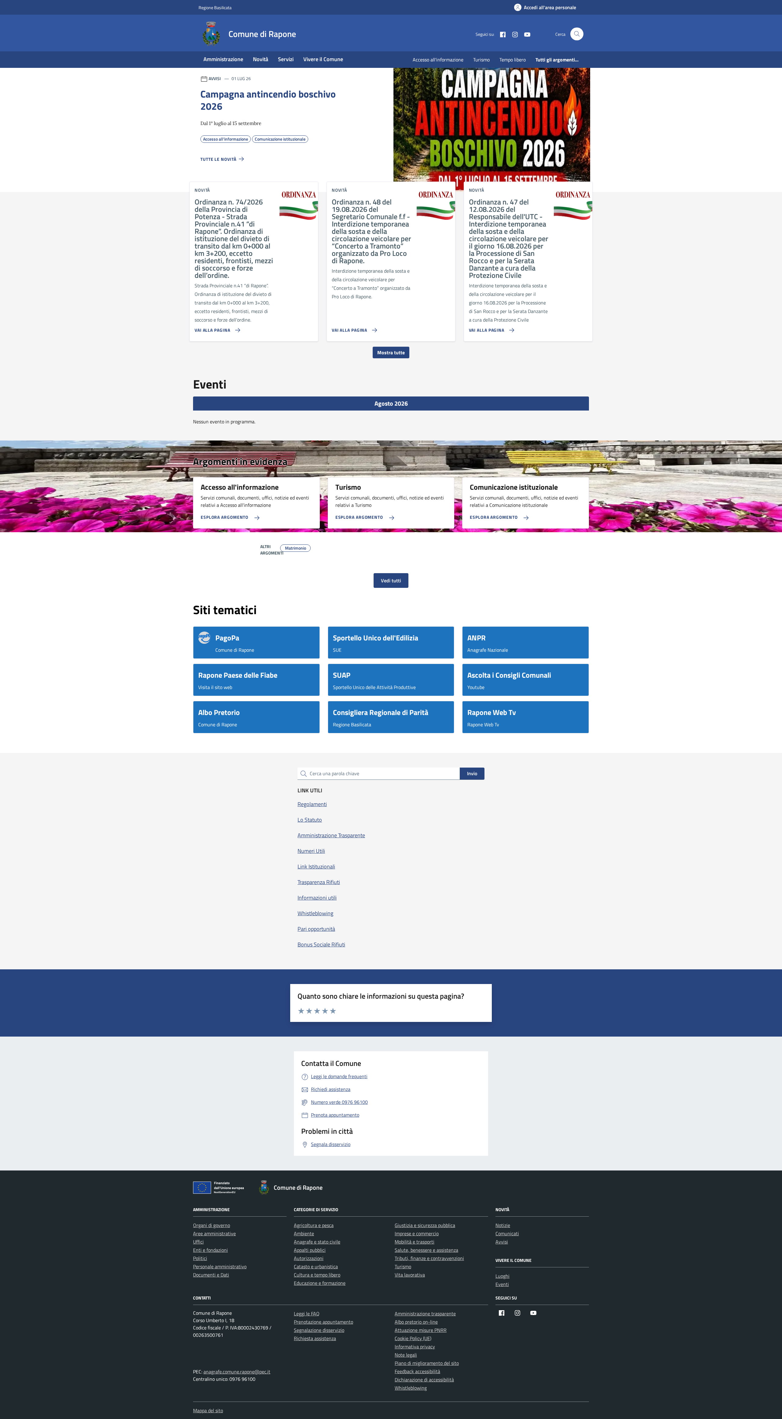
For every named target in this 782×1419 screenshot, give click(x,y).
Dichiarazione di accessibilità (424, 1379)
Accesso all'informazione (438, 59)
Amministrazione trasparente (425, 1313)
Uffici (198, 1241)
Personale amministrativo (220, 1266)
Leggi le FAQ (307, 1313)
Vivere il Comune (323, 59)
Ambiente (304, 1233)
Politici (200, 1258)
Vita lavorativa (410, 1274)
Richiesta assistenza (315, 1338)
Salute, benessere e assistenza (426, 1250)
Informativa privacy (415, 1346)
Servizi (286, 59)
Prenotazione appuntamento (323, 1321)
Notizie (502, 1225)
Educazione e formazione (319, 1283)
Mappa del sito (208, 1410)
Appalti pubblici (310, 1250)
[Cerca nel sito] (576, 34)
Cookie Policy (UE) (413, 1338)
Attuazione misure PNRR (421, 1330)
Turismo (481, 59)
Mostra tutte (391, 352)
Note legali (406, 1354)
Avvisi (501, 1241)
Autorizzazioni (308, 1258)
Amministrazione (223, 59)
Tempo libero (512, 59)
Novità (260, 59)
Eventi (502, 1284)
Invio (472, 773)
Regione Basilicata (215, 7)
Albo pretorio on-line (416, 1321)
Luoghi (502, 1276)
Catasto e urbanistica (316, 1266)
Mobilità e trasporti (414, 1241)
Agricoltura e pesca (314, 1225)
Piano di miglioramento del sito (427, 1363)
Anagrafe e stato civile (317, 1241)
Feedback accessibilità (417, 1371)
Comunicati (507, 1233)
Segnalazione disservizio (319, 1330)
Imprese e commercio (417, 1233)
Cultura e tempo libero (317, 1274)
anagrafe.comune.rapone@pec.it (236, 1371)
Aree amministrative (214, 1233)
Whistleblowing (411, 1387)
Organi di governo (211, 1225)
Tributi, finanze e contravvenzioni (429, 1258)
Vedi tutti (391, 580)
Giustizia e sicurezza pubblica (425, 1225)
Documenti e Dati (211, 1274)
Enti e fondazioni (210, 1250)
